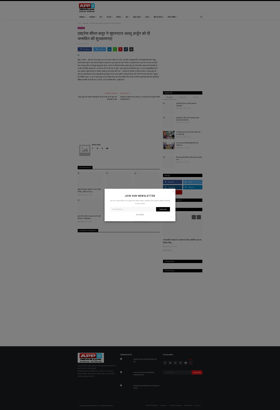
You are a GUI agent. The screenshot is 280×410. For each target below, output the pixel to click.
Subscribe (163, 209)
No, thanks (140, 214)
